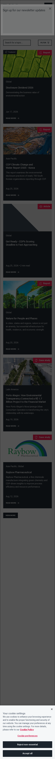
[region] (27, 732)
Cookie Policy (27, 729)
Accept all (28, 753)
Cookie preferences (27, 736)
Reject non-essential (27, 744)
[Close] (52, 709)
